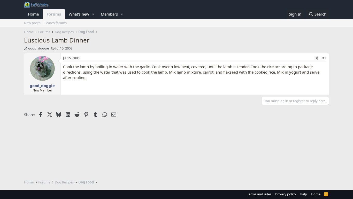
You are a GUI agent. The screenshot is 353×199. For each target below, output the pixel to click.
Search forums (55, 22)
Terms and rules (259, 194)
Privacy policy (285, 194)
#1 (324, 58)
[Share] (317, 58)
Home (33, 14)
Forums (54, 14)
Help (303, 194)
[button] (93, 14)
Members (109, 14)
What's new (79, 14)
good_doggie (38, 48)
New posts (32, 22)
